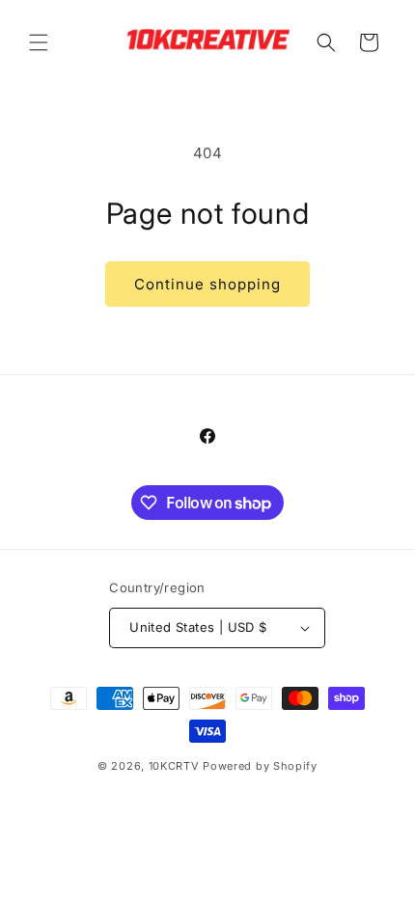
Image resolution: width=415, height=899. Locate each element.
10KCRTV (174, 766)
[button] (38, 42)
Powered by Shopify (260, 766)
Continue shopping (207, 284)
